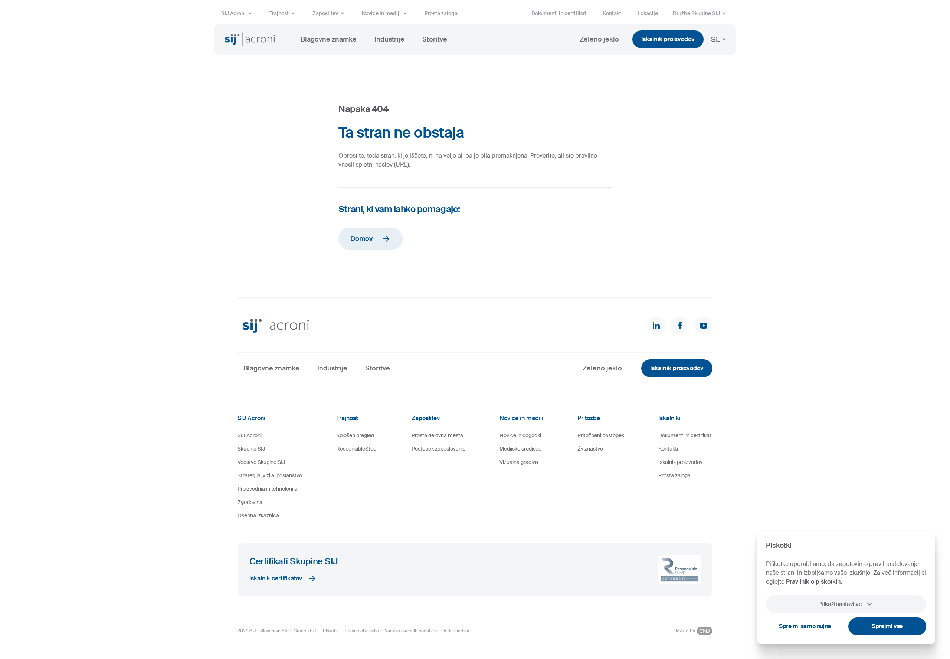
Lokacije (648, 13)
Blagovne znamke (329, 39)
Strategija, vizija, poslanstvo (270, 475)
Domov (361, 238)
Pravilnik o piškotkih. (814, 582)
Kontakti (613, 13)
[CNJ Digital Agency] (693, 630)
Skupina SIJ (251, 448)
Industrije (389, 39)
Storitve (434, 39)
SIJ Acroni (233, 13)
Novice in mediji (381, 13)
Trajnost (279, 13)
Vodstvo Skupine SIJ (261, 462)
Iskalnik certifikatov (275, 578)
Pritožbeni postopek (600, 435)
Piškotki (331, 631)
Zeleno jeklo (599, 39)
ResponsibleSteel (356, 448)
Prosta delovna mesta (437, 435)
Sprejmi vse (887, 626)
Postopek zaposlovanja (439, 448)
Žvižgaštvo (590, 448)
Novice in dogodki (520, 435)
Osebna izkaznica (258, 515)
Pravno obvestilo (362, 631)
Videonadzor (456, 631)
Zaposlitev (325, 13)
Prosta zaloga (441, 13)
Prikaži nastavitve (840, 604)
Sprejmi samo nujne (805, 626)
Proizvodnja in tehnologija (267, 488)
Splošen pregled (355, 435)
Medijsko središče (520, 448)
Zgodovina (250, 502)
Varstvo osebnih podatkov (411, 631)
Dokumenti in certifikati (559, 13)
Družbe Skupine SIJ (696, 13)
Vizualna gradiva (518, 462)
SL (715, 39)
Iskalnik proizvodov (668, 39)
